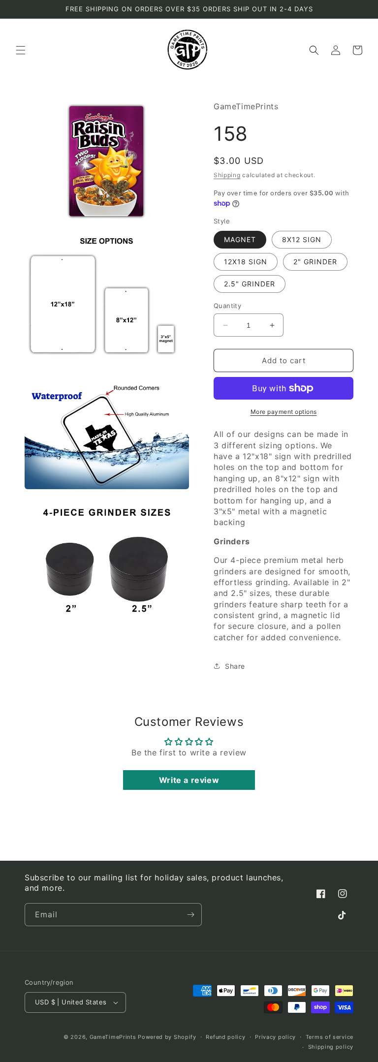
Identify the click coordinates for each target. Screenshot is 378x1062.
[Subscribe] (190, 914)
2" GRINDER (315, 261)
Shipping (227, 175)
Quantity (227, 306)
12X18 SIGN (245, 261)
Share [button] (235, 666)
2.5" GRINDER (249, 284)
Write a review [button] (189, 780)
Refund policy (225, 1036)
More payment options (284, 411)
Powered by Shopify (167, 1036)
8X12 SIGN (301, 239)
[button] (21, 50)
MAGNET (240, 239)
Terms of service (329, 1036)
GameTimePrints (113, 1036)
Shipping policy (331, 1046)
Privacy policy (275, 1036)
